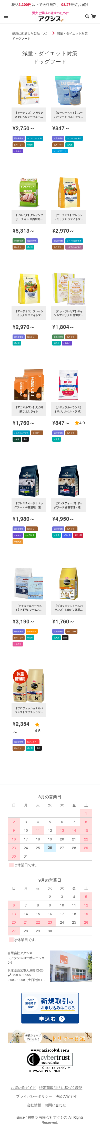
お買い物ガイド (23, 1087)
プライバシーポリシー (34, 1096)
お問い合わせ (55, 1104)
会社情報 (34, 1104)
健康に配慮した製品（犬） (30, 33)
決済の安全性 (66, 1096)
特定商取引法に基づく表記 (60, 1087)
